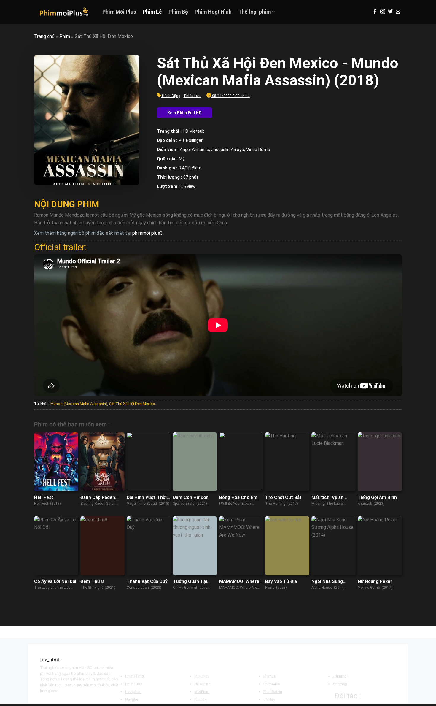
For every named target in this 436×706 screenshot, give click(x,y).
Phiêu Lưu (192, 96)
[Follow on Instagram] (382, 12)
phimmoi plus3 (147, 233)
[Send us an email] (398, 12)
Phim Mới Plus (119, 12)
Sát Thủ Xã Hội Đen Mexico (132, 404)
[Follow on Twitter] (390, 12)
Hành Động (171, 96)
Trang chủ (44, 36)
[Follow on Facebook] (375, 12)
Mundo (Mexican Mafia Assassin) (78, 404)
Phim (64, 36)
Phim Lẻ (152, 12)
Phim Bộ (178, 12)
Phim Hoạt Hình (213, 12)
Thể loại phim (254, 12)
